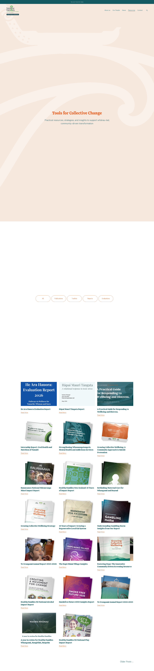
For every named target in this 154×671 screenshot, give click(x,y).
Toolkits (74, 298)
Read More (24, 412)
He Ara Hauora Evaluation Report (35, 409)
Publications (58, 298)
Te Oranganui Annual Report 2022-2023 (115, 602)
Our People (116, 10)
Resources (131, 10)
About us (107, 10)
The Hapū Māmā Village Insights (73, 564)
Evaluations (106, 298)
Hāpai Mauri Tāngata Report (71, 409)
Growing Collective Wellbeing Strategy (38, 526)
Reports (90, 298)
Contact (140, 10)
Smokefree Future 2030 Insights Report (76, 602)
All (43, 298)
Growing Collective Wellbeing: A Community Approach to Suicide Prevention (111, 450)
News (124, 10)
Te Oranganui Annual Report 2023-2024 (39, 564)
